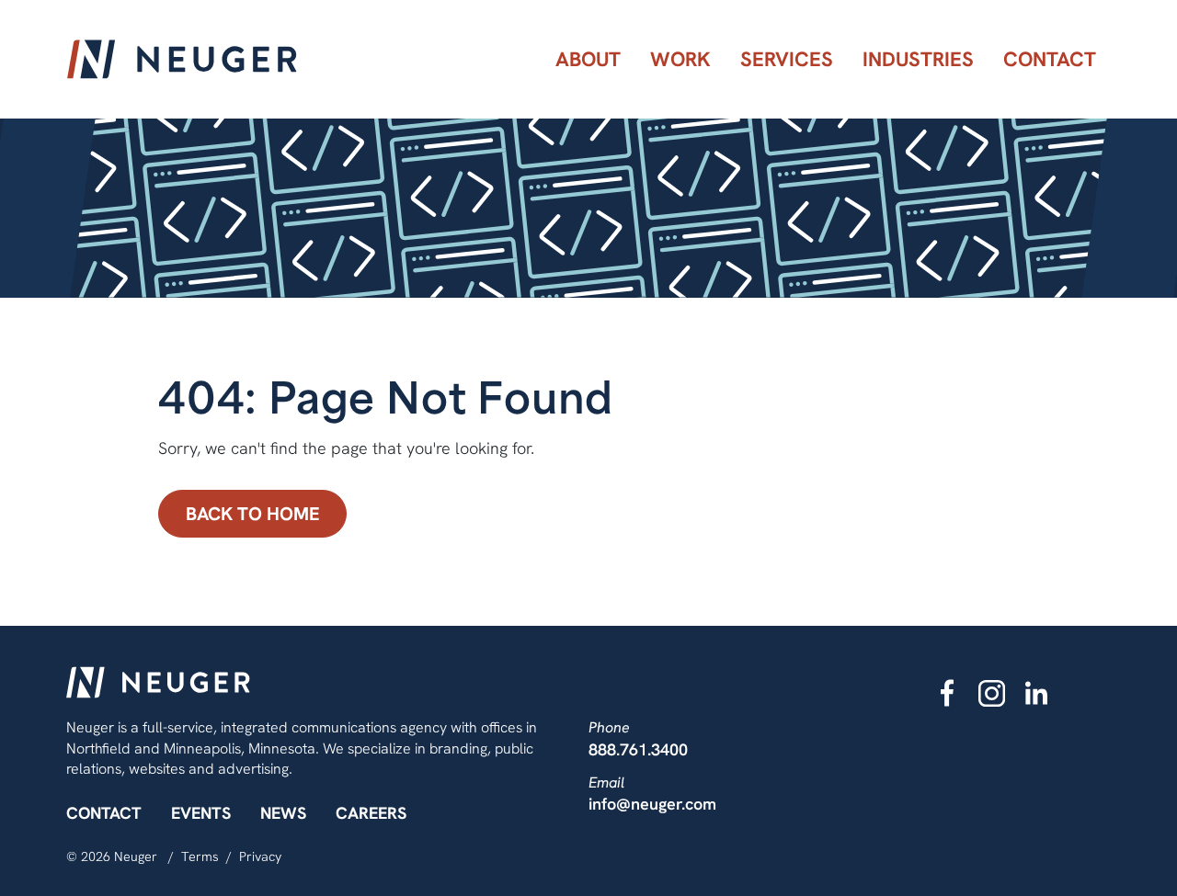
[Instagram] (992, 693)
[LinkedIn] (1036, 693)
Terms (200, 856)
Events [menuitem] (201, 812)
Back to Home (253, 513)
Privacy (260, 856)
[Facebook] (947, 693)
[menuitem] (588, 59)
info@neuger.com (652, 803)
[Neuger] (182, 59)
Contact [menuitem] (104, 812)
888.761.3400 (638, 749)
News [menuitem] (283, 812)
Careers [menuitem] (371, 812)
